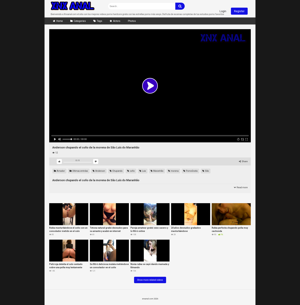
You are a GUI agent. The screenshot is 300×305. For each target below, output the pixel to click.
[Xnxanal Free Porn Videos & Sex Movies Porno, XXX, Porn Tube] (72, 6)
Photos (132, 20)
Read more (242, 187)
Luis (144, 171)
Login (223, 11)
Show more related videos (150, 280)
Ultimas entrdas (80, 171)
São (207, 171)
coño (132, 171)
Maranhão (158, 171)
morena (174, 171)
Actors (116, 20)
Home (59, 20)
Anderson (100, 171)
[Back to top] (289, 295)
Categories (80, 20)
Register (239, 11)
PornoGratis (191, 171)
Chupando (117, 171)
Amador (60, 171)
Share (244, 161)
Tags (99, 20)
